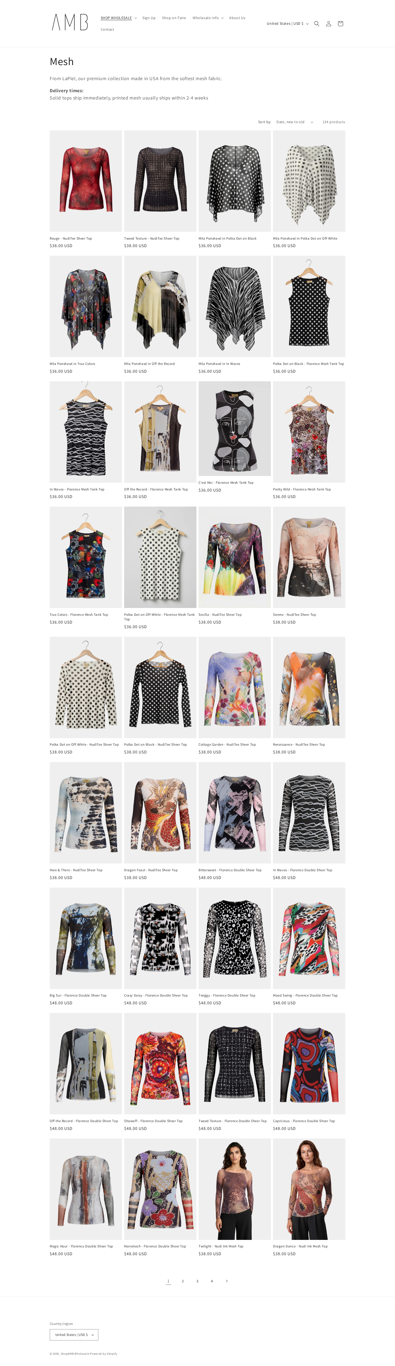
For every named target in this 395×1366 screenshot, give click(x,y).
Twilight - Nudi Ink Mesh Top (221, 1246)
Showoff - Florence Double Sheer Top (153, 1121)
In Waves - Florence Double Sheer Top (302, 870)
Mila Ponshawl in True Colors (72, 364)
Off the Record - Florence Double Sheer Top (84, 1121)
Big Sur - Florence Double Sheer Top (78, 995)
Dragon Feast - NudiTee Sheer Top (151, 870)
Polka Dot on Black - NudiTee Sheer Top (155, 744)
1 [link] (168, 1281)
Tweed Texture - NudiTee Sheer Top (151, 238)
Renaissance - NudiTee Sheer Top (299, 744)
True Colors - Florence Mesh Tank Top (79, 615)
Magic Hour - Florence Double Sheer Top (81, 1246)
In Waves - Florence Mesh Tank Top (77, 489)
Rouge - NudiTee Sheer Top (71, 238)
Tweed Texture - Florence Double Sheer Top (233, 1121)
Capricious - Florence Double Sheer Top (304, 1121)
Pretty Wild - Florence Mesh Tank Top (302, 489)
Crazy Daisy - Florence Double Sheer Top (156, 995)
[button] (118, 17)
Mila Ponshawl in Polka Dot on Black (228, 238)
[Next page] (226, 1281)
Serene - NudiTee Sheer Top (294, 615)
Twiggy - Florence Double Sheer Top (227, 995)
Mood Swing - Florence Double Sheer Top (305, 995)
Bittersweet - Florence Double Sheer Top (230, 870)
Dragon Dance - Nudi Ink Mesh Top (300, 1246)
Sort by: (264, 121)
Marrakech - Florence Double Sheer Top (155, 1246)
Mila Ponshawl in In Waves (219, 364)
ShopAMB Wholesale (75, 1354)
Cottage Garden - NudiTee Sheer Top (227, 744)
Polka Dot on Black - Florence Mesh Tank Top (308, 364)
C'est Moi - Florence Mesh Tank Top (226, 483)
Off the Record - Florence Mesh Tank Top (156, 489)
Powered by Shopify (103, 1354)
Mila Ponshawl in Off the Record (149, 364)
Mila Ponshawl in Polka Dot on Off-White (305, 238)
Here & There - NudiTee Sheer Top (76, 870)
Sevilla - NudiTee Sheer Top (220, 615)
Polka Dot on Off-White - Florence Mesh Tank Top (159, 617)
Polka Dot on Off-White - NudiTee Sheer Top (84, 744)
